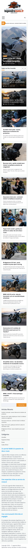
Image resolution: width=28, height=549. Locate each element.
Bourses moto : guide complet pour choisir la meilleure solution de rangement (14, 165)
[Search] (25, 18)
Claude (5, 63)
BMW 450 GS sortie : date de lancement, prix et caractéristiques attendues (13, 296)
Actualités (6, 80)
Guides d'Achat (5, 445)
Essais (5, 56)
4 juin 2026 (11, 86)
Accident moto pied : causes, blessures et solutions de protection (12, 131)
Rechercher (21, 405)
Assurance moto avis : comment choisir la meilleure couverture (13, 198)
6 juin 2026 (11, 105)
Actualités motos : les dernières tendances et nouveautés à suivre (13, 83)
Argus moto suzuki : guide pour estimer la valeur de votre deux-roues (13, 230)
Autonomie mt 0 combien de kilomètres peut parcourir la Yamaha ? (11, 101)
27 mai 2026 (12, 63)
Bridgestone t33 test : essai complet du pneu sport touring (12, 263)
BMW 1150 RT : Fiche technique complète (12, 59)
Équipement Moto (6, 440)
